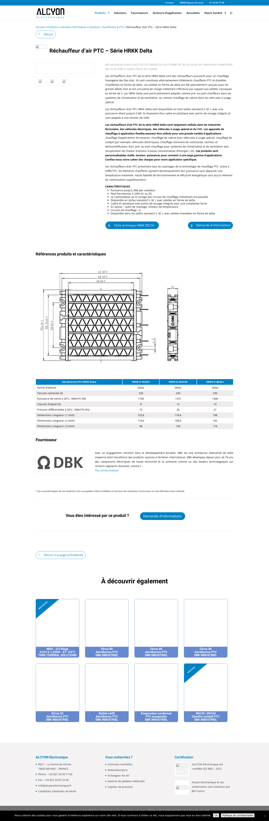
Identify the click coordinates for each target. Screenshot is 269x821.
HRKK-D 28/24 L (215, 381)
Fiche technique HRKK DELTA (134, 225)
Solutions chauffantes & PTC (106, 27)
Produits (100, 13)
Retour (48, 34)
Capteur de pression (120, 787)
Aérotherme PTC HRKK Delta (79, 381)
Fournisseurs (139, 13)
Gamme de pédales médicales (126, 781)
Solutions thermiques (73, 27)
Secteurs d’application (167, 13)
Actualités (193, 13)
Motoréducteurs (118, 770)
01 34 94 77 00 (216, 3)
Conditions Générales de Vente (57, 791)
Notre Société (213, 13)
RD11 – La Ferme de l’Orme (54, 764)
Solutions (120, 13)
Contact (169, 3)
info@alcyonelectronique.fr (55, 785)
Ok (216, 815)
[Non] (264, 816)
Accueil (40, 27)
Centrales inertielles (120, 764)
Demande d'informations (213, 225)
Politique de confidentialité (237, 815)
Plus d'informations (107, 470)
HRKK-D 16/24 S (141, 381)
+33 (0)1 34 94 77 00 (60, 774)
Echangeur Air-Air (119, 775)
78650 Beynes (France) (191, 3)
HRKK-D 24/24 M (178, 381)
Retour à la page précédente (63, 555)
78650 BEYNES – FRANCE (53, 768)
